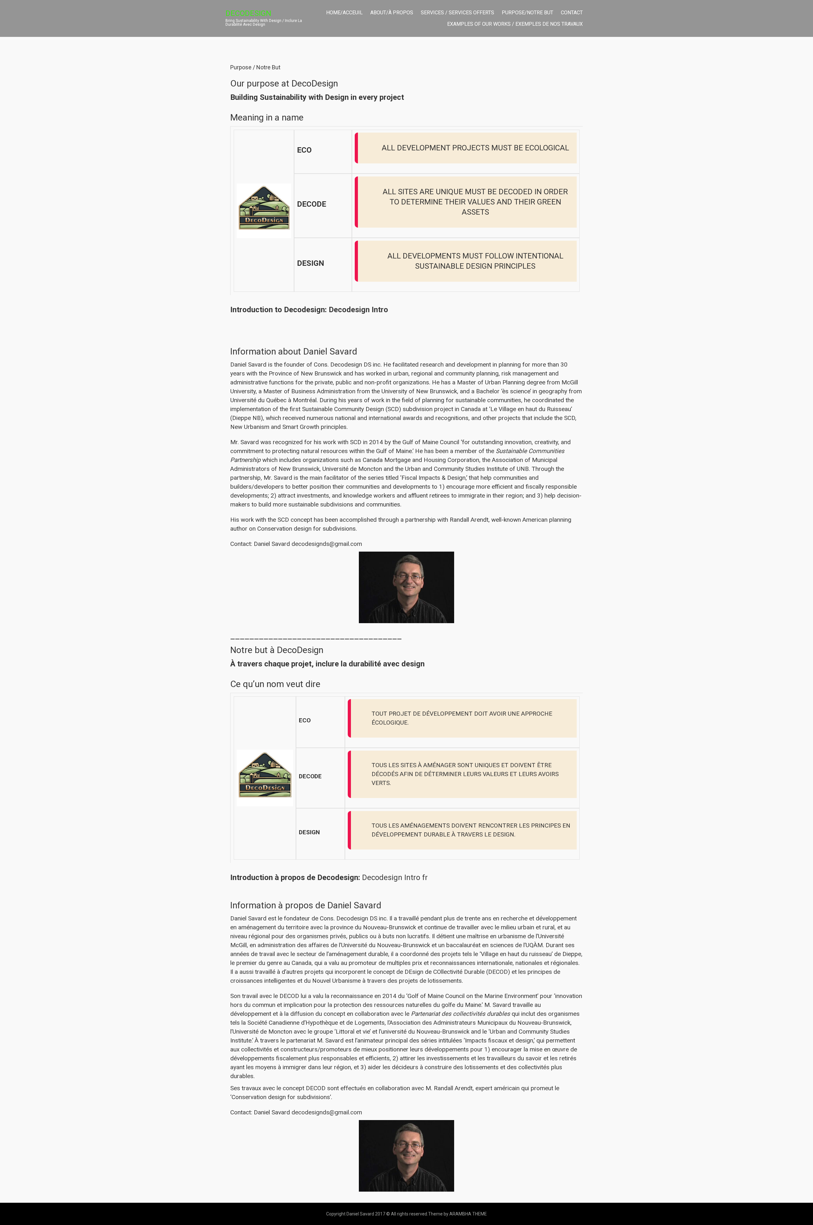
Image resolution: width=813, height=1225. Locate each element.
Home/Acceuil (344, 13)
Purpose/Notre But (527, 13)
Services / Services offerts (457, 13)
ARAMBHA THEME (468, 1213)
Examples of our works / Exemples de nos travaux (515, 24)
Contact (572, 13)
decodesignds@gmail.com (327, 543)
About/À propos (391, 13)
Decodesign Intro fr (395, 877)
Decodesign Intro (358, 309)
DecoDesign (248, 13)
